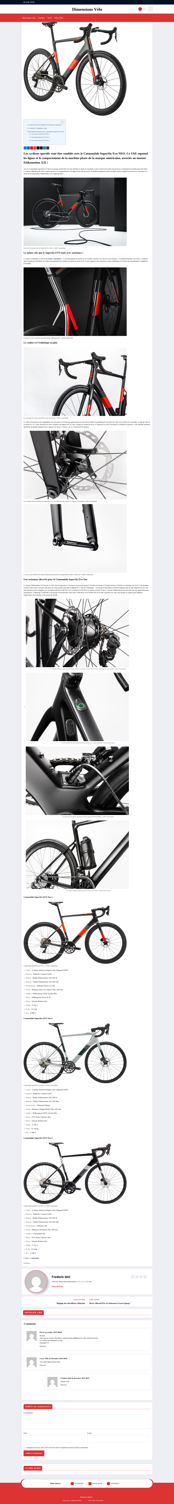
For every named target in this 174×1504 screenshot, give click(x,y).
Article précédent (79, 1299)
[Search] (150, 9)
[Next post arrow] (149, 1301)
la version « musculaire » (54, 259)
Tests (50, 18)
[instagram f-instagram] (149, 2)
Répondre (43, 1346)
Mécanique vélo (28, 18)
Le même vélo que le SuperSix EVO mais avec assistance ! (45, 125)
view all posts (57, 1286)
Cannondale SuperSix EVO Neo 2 (40, 137)
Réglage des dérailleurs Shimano (71, 1303)
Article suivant (94, 1299)
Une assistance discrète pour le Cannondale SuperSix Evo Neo (46, 131)
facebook (79, 1483)
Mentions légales (86, 1497)
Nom (25, 1433)
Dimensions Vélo (87, 9)
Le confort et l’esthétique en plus (37, 128)
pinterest (115, 1483)
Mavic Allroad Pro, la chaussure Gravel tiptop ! (109, 1303)
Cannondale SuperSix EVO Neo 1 (40, 134)
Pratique (41, 18)
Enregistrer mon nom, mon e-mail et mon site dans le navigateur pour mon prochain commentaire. (57, 1447)
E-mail (89, 1433)
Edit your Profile (83, 1281)
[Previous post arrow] (24, 1301)
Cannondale (34, 1258)
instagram (97, 1483)
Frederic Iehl (61, 1277)
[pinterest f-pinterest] (152, 2)
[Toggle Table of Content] (61, 122)
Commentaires (28, 1413)
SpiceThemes (107, 1500)
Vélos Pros (58, 18)
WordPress (85, 1500)
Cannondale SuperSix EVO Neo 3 (40, 140)
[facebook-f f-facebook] (146, 2)
